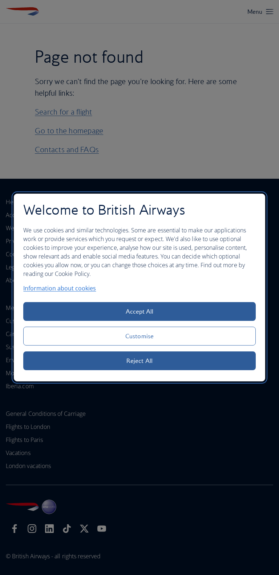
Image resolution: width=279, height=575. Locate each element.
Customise (139, 336)
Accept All (140, 311)
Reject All (139, 360)
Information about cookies (59, 288)
